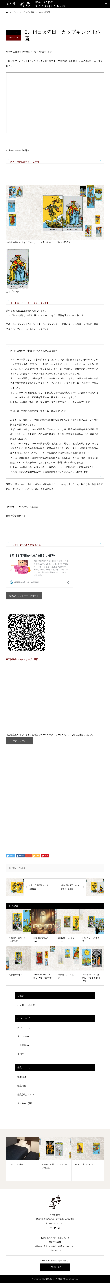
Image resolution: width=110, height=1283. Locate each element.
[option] (22, 1159)
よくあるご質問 (24, 1103)
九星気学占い (23, 1045)
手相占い (21, 1054)
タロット (13, 32)
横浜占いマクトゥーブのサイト (24, 596)
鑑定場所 (21, 1077)
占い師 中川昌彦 (26, 1005)
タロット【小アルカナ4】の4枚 (25, 545)
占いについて (23, 1027)
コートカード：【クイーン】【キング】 (29, 303)
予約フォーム (19, 741)
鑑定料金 (21, 1085)
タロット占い (23, 1036)
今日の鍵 (22, 868)
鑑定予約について (26, 1094)
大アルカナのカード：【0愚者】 (26, 162)
